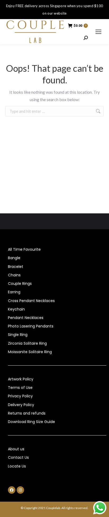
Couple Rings (20, 283)
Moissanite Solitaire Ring (30, 351)
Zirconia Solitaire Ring (27, 343)
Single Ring (18, 334)
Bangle (14, 257)
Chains (14, 275)
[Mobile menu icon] (98, 31)
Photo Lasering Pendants (30, 326)
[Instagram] (20, 490)
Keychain (16, 309)
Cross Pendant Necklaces (31, 300)
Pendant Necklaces (25, 317)
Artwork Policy (20, 379)
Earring (14, 292)
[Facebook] (11, 490)
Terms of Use (20, 387)
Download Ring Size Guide (31, 421)
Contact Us (18, 457)
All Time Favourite (24, 249)
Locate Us (17, 466)
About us (16, 449)
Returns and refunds (27, 413)
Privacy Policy (20, 396)
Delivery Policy (21, 404)
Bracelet (15, 266)
